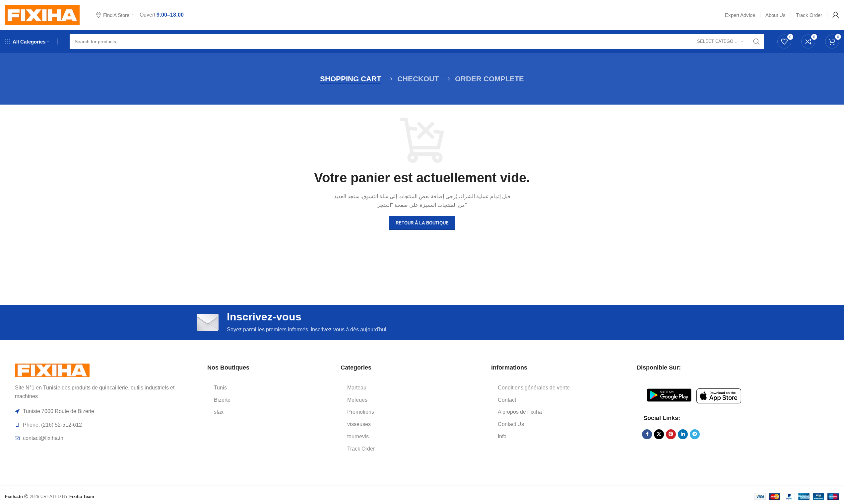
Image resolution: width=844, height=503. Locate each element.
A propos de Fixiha (520, 412)
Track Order (361, 449)
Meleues (357, 400)
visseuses (359, 424)
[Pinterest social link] (671, 434)
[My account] (835, 15)
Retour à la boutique (422, 222)
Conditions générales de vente (534, 387)
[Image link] (52, 370)
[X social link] (659, 434)
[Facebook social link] (647, 434)
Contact (507, 400)
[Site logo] (42, 14)
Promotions (360, 412)
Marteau (356, 387)
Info (502, 436)
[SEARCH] (756, 41)
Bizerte (222, 400)
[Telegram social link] (695, 434)
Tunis (220, 387)
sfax (219, 412)
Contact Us (511, 424)
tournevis (358, 436)
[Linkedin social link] (683, 434)
